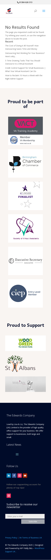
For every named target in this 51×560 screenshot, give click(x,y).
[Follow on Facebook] (14, 475)
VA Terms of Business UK (30, 537)
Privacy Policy (11, 537)
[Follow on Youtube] (25, 475)
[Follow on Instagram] (19, 475)
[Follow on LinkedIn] (9, 475)
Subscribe (33, 521)
